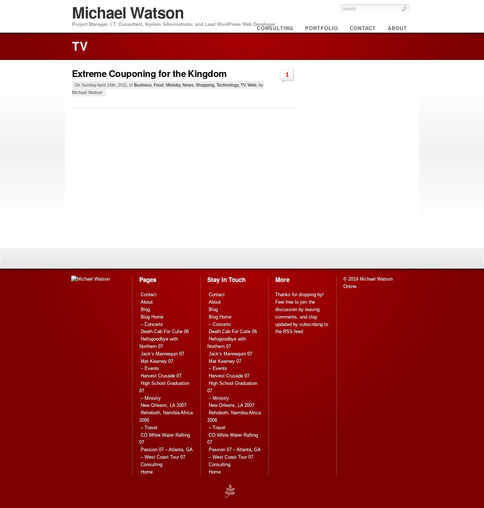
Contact (149, 294)
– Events (150, 368)
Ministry (173, 85)
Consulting (151, 464)
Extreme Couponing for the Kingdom (149, 73)
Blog (145, 309)
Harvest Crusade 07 (161, 376)
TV (243, 85)
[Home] (90, 279)
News (187, 85)
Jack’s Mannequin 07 (162, 354)
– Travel (149, 427)
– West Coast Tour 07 (163, 457)
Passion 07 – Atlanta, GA (167, 449)
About (147, 302)
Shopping (205, 85)
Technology (227, 85)
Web (252, 85)
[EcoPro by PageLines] (230, 491)
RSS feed (293, 331)
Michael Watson (128, 12)
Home (147, 472)
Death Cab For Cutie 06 (165, 331)
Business (143, 85)
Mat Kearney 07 (157, 361)
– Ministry (151, 398)
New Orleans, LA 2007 (163, 405)
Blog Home (152, 317)
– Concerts (152, 324)
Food (159, 85)
